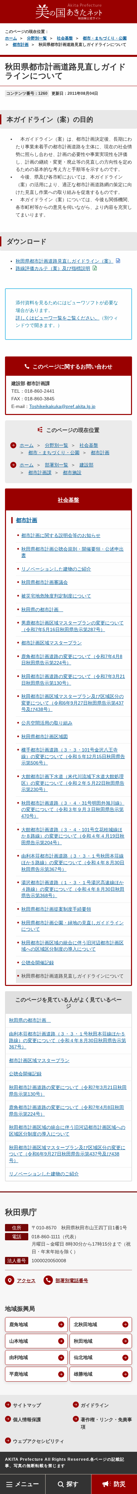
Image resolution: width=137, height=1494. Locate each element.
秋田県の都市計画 (42, 609)
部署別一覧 (56, 465)
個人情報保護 (27, 1419)
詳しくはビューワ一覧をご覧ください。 (57, 318)
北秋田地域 (85, 1324)
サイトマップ (27, 1405)
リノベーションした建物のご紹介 (56, 569)
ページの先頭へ (125, 1464)
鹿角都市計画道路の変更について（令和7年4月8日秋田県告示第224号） (71, 660)
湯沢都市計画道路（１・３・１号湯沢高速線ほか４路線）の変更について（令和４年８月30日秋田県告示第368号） (72, 889)
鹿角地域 (18, 1324)
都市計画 (21, 44)
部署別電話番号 (72, 1280)
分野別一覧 (37, 38)
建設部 (86, 465)
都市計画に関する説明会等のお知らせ (60, 535)
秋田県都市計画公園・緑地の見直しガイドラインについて (72, 926)
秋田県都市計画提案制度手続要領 (56, 909)
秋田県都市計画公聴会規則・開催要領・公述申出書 (72, 552)
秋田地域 (83, 1341)
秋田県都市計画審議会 (44, 582)
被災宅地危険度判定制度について (56, 596)
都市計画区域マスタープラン (51, 642)
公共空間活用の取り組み (46, 723)
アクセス (26, 1280)
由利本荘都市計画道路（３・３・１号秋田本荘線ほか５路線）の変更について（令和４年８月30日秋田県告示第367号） (72, 862)
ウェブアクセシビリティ (38, 1441)
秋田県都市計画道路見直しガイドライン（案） (64, 261)
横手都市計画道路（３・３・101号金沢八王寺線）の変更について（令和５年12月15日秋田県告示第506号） (73, 756)
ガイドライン (95, 1405)
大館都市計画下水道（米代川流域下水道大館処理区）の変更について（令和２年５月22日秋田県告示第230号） (72, 783)
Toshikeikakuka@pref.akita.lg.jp (62, 406)
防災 (120, 1484)
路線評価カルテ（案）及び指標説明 (53, 268)
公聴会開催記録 (37, 962)
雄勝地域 (83, 1374)
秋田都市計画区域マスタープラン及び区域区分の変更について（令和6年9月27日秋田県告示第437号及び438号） (72, 703)
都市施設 (72, 472)
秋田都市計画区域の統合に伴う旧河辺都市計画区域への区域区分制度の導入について (72, 946)
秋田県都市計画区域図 (44, 736)
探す (72, 1484)
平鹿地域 (18, 1374)
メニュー (27, 1484)
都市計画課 (40, 472)
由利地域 (18, 1357)
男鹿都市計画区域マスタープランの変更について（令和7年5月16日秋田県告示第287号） (72, 626)
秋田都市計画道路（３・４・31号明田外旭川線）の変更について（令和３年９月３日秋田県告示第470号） (72, 809)
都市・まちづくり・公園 (105, 38)
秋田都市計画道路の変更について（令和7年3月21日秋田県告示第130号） (73, 680)
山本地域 (18, 1341)
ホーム (11, 38)
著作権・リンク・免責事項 (106, 1423)
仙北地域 (83, 1357)
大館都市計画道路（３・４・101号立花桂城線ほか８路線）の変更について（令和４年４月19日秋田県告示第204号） (72, 836)
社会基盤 (65, 38)
